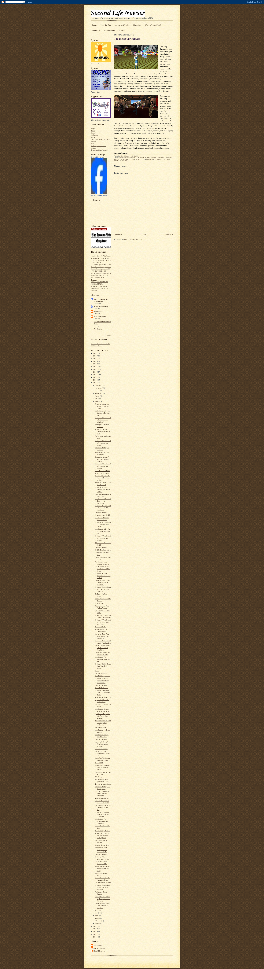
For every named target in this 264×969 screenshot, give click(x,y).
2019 (95, 372)
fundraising (140, 157)
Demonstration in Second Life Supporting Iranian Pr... (103, 723)
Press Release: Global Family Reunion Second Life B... (101, 849)
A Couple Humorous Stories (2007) (101, 837)
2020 (95, 369)
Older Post (169, 234)
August (97, 396)
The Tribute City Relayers (103, 882)
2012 (95, 931)
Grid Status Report (96, 346)
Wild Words (97, 311)
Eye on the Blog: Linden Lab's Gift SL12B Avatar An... (102, 582)
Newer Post (118, 234)
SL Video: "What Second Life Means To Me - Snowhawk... (103, 508)
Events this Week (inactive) (99, 150)
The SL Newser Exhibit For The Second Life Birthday (102, 569)
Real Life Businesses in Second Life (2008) (102, 802)
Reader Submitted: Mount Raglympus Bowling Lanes (103, 413)
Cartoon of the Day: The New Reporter (102, 788)
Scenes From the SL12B (102, 471)
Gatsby (147, 157)
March (97, 918)
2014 (95, 926)
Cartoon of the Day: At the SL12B (102, 449)
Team (168, 159)
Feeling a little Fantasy (102, 473)
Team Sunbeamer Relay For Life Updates (102, 607)
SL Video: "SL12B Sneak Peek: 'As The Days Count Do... (103, 589)
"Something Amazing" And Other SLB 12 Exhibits (102, 459)
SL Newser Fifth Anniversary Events (102, 858)
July (96, 399)
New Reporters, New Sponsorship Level (101, 780)
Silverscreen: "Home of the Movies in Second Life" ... (102, 753)
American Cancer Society (127, 157)
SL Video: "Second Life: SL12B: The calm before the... (102, 887)
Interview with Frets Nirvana (101, 841)
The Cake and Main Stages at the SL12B (102, 563)
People (93, 128)
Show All (109, 335)
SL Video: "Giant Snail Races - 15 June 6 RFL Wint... (103, 692)
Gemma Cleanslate (99, 948)
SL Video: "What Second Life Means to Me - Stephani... (103, 466)
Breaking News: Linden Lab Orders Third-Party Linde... (102, 647)
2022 (95, 364)
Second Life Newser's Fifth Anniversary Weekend (101, 744)
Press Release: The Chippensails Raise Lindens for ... (101, 821)
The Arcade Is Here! (101, 749)
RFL (143, 159)
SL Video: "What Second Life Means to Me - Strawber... (103, 538)
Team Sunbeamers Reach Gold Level (102, 453)
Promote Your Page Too (99, 195)
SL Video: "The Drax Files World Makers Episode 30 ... (102, 680)
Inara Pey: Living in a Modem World (101, 300)
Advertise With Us (122, 25)
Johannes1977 (125, 159)
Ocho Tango (98, 777)
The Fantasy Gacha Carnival (101, 893)
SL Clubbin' (94, 135)
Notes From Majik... (100, 316)
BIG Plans (98, 910)
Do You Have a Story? (102, 833)
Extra (92, 143)
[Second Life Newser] (99, 193)
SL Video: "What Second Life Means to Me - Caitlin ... (103, 524)
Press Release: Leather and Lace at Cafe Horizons (103, 616)
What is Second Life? (153, 25)
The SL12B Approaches (102, 676)
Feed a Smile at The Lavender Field (101, 630)
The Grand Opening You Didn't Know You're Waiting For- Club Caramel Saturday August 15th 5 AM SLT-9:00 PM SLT (101, 267)
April (97, 915)
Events (93, 133)
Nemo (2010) (99, 763)
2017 (95, 377)
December (98, 385)
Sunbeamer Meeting (101, 727)
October (97, 391)
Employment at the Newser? (114, 30)
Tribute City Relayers (120, 160)
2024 (95, 359)
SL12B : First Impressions (103, 550)
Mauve (97, 671)
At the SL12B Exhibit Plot (103, 697)
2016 (95, 380)
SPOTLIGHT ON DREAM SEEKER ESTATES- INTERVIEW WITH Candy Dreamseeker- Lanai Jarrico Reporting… (99, 286)
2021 (95, 367)
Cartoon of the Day (101, 512)
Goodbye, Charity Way (102, 798)
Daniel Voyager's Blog (101, 306)
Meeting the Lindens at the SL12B (102, 425)
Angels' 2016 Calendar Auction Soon (102, 701)
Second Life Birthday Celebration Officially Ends (102, 431)
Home (94, 25)
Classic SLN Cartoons (101, 688)
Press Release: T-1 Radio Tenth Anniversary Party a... (102, 767)
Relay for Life (136, 159)
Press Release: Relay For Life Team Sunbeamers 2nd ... (103, 531)
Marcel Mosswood (99, 951)
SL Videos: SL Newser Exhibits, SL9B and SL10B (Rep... (102, 814)
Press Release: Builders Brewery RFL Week (102, 710)
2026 (95, 353)
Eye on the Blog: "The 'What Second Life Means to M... (102, 636)
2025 (95, 356)
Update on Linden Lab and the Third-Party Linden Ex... (102, 406)
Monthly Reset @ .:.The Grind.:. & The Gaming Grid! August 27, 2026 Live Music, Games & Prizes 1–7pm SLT (101, 259)
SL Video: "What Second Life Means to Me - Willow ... (103, 443)
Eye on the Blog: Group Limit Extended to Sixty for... (102, 905)
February (98, 921)
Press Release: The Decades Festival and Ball (102, 659)
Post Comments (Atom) (132, 239)
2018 (95, 375)
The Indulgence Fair (101, 673)
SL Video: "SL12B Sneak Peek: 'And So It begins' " (103, 666)
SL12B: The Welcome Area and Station (102, 519)
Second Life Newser (97, 157)
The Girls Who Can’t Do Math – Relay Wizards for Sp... (103, 478)
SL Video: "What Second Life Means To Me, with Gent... (103, 622)
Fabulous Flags (99, 603)
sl (164, 159)
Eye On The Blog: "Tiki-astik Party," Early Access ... (102, 716)
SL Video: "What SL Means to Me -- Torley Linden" (103, 575)
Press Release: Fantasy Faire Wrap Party (101, 736)
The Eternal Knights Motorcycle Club (101, 862)
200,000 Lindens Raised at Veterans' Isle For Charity (102, 868)
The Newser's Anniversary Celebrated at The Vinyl (103, 807)
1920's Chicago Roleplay (102, 831)
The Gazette (98, 329)
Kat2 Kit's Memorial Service (101, 874)
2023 (95, 361)
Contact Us (96, 30)
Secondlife (159, 159)
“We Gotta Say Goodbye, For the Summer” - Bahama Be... (103, 793)
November (98, 388)
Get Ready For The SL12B (101, 595)
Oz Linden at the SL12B (102, 515)
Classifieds (137, 25)
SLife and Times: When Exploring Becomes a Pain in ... (102, 899)
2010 (95, 937)
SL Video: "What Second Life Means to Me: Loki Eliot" (103, 420)
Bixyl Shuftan (98, 945)
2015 (95, 383)
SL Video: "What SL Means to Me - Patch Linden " (102, 489)
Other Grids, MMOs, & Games (100, 139)
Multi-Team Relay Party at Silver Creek (103, 495)
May (96, 913)
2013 (95, 929)
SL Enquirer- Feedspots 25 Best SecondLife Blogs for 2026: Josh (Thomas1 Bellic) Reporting (101, 276)
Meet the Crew (106, 25)
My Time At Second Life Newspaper (103, 773)
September (98, 393)
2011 (95, 934)
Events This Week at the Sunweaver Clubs (102, 653)
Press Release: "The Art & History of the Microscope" (103, 501)
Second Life (150, 159)
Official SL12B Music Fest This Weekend (103, 483)
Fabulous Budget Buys (102, 845)
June (96, 401)
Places (93, 131)
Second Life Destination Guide (100, 344)
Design (93, 137)
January (97, 923)
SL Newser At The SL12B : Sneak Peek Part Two (103, 642)
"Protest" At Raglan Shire (103, 784)
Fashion (93, 141)
